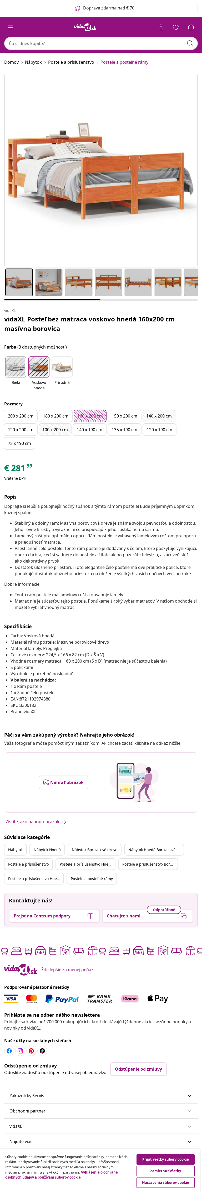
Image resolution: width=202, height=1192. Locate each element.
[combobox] (101, 43)
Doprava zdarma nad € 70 (108, 8)
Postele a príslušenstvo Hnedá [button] (86, 864)
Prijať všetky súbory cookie (165, 1159)
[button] (15, 373)
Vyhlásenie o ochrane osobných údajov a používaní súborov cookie (61, 1175)
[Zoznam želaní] (176, 27)
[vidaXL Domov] (85, 27)
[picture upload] (134, 782)
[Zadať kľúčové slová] (190, 43)
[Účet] (161, 27)
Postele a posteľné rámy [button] (92, 878)
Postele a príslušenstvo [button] (28, 864)
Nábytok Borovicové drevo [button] (94, 849)
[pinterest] (31, 1051)
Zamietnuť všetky (165, 1171)
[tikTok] (42, 1051)
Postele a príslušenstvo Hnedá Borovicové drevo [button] (35, 878)
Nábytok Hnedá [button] (47, 849)
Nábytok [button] (15, 849)
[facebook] (9, 1051)
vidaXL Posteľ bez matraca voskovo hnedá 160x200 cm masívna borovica (89, 324)
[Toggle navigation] (10, 27)
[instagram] (20, 1051)
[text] (18, 469)
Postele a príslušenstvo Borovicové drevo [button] (150, 864)
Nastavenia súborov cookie (165, 1182)
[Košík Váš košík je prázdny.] (191, 27)
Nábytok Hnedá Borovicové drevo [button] (156, 849)
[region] (100, 1170)
